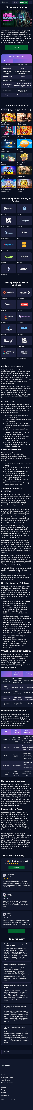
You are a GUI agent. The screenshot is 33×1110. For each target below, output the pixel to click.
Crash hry (18, 109)
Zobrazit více (16, 931)
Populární (4, 109)
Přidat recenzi (16, 867)
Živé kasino (12, 109)
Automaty (26, 109)
